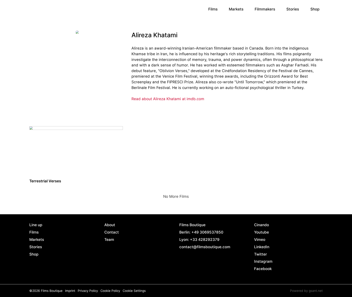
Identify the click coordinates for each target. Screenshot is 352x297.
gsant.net (316, 291)
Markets (236, 9)
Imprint (70, 291)
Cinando (261, 225)
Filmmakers (265, 9)
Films (213, 9)
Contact (111, 232)
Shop (315, 9)
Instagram (263, 261)
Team (109, 239)
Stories (292, 9)
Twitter (260, 254)
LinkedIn (261, 247)
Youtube (261, 232)
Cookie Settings (134, 291)
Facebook (263, 268)
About (109, 225)
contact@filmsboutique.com (204, 247)
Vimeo (259, 239)
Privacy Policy (88, 291)
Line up (35, 225)
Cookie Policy (110, 291)
